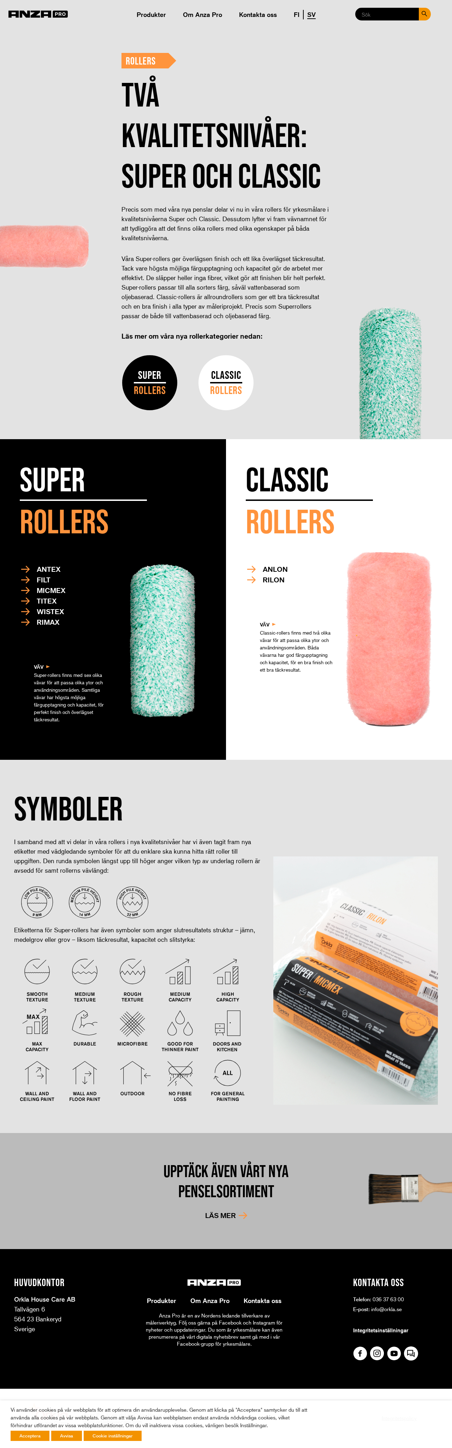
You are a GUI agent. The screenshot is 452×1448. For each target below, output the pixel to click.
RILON (274, 580)
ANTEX (48, 569)
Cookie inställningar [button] (113, 1435)
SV (311, 14)
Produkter (151, 14)
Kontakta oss (258, 14)
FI (296, 14)
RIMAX (48, 622)
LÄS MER (220, 1215)
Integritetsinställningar (380, 1330)
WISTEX (50, 611)
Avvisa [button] (66, 1435)
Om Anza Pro (202, 14)
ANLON (275, 569)
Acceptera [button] (30, 1435)
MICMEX (51, 590)
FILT (43, 580)
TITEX (46, 601)
